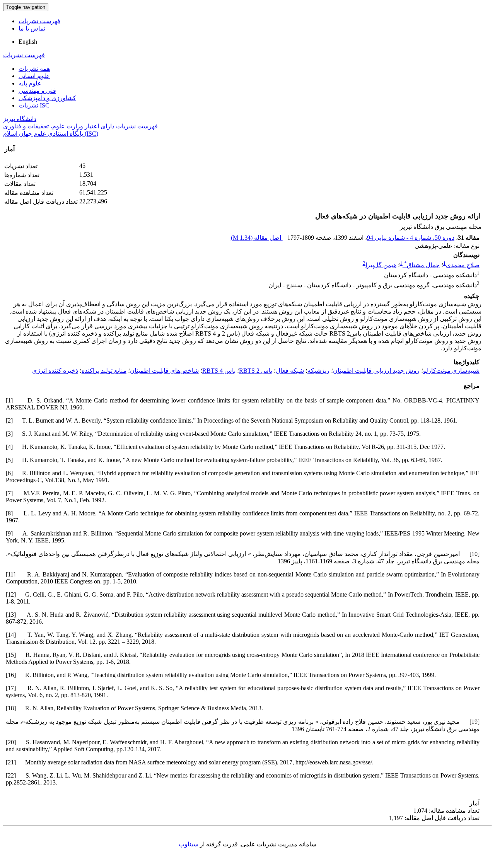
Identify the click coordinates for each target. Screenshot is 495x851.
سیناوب (188, 844)
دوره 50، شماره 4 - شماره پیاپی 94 (410, 237)
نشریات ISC (34, 105)
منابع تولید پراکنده (104, 370)
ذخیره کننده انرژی (55, 370)
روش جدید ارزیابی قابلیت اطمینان (376, 370)
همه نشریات (34, 68)
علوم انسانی (34, 76)
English (28, 41)
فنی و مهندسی (37, 90)
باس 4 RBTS (219, 370)
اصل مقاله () (257, 237)
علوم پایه (30, 83)
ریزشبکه (318, 370)
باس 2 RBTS (255, 370)
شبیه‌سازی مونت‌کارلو (451, 370)
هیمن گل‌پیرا (380, 265)
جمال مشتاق (422, 265)
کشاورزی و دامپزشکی (47, 98)
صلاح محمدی (463, 265)
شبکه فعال (290, 370)
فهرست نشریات (39, 21)
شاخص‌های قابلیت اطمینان (164, 370)
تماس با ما (32, 28)
